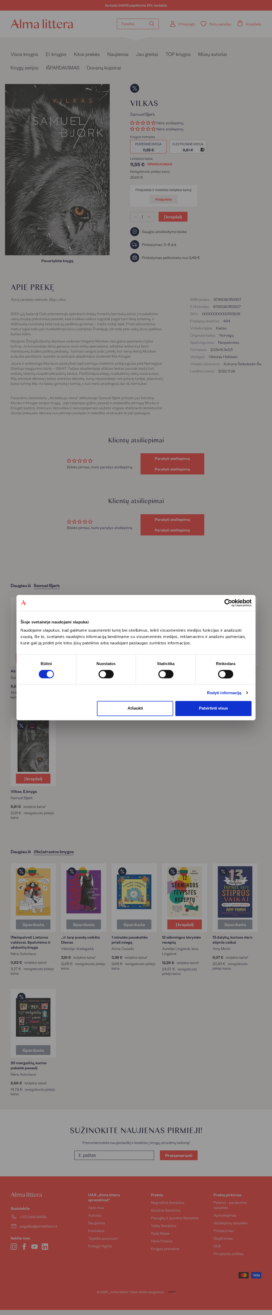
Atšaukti (135, 708)
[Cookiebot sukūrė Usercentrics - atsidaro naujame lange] (228, 603)
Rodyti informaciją (224, 693)
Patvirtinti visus (213, 708)
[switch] (106, 674)
